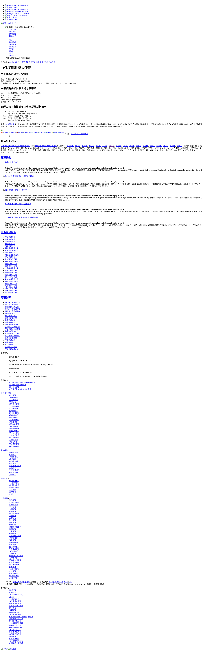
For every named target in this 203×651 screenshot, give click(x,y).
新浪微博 (5, 132)
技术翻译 (12, 516)
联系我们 (12, 36)
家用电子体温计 (15, 634)
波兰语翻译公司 (11, 292)
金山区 (165, 146)
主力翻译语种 (8, 232)
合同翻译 (12, 509)
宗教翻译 (12, 540)
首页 (11, 40)
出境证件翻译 (14, 413)
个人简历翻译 (14, 435)
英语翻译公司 (10, 237)
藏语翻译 (12, 636)
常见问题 (12, 29)
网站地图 (12, 34)
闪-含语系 (13, 459)
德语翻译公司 (10, 244)
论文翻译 (12, 520)
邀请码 (11, 597)
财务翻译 (12, 511)
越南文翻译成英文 (12, 307)
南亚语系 (12, 463)
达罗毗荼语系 (14, 470)
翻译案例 (6, 157)
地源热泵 (12, 590)
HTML (66, 582)
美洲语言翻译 (14, 485)
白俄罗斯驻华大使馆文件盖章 (20, 389)
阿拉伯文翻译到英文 (12, 302)
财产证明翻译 (14, 437)
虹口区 (125, 146)
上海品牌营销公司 (16, 619)
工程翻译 (12, 518)
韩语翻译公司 (10, 241)
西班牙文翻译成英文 (12, 311)
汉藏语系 (12, 468)
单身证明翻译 (14, 442)
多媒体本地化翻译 (16, 606)
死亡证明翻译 (14, 444)
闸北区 (152, 146)
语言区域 (4, 478)
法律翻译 (12, 500)
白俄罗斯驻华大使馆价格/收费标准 (22, 382)
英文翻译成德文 (11, 340)
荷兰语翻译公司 (11, 277)
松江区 (179, 146)
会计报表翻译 (14, 565)
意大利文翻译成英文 (12, 309)
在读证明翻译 (14, 420)
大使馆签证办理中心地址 (29, 62)
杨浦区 (172, 146)
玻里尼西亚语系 (15, 466)
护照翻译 (12, 402)
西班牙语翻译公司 (12, 248)
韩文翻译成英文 (11, 320)
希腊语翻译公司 (11, 273)
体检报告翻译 (14, 422)
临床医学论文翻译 (16, 556)
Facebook (28, 132)
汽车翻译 (12, 529)
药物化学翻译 (14, 578)
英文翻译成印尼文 (12, 349)
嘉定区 (145, 146)
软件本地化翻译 (15, 601)
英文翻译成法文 (11, 338)
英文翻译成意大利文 (12, 333)
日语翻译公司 (10, 239)
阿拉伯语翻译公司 (12, 255)
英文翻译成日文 (11, 342)
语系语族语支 (14, 452)
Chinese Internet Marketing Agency (21, 617)
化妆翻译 (12, 531)
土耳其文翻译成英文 (12, 305)
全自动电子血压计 (16, 627)
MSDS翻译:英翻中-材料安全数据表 (18, 204)
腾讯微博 (13, 132)
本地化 (11, 49)
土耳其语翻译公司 (12, 268)
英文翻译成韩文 (11, 344)
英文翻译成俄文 (11, 347)
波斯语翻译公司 (11, 270)
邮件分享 (61, 132)
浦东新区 (70, 146)
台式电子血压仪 (15, 630)
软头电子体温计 (15, 632)
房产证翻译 (13, 440)
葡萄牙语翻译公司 (12, 261)
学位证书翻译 (14, 404)
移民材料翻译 (14, 424)
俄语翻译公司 (10, 253)
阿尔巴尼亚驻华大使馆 (79, 134)
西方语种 (12, 492)
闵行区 (111, 146)
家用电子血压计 (15, 621)
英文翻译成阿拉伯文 (12, 327)
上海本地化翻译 (15, 614)
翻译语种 (12, 42)
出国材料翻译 (14, 502)
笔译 (11, 53)
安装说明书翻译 (15, 536)
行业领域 (4, 498)
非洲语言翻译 (14, 487)
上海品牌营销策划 (16, 595)
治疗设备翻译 (14, 576)
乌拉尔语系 (13, 457)
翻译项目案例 (14, 387)
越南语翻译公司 (11, 264)
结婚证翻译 (13, 415)
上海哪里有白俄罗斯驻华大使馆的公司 (15, 146)
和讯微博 (20, 132)
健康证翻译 (13, 417)
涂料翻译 (12, 567)
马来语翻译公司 (11, 286)
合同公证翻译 (14, 569)
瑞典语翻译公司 (11, 275)
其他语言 (12, 475)
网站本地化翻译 (15, 603)
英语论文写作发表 (16, 641)
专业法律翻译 (14, 513)
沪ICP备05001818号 (56, 582)
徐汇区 (91, 146)
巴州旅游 (12, 592)
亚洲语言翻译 (14, 483)
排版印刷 (12, 55)
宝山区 (118, 146)
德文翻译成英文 (11, 316)
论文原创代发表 (15, 527)
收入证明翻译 (14, 446)
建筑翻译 (12, 522)
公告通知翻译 (14, 562)
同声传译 (12, 608)
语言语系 (4, 450)
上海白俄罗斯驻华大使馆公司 (46, 146)
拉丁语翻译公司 (11, 259)
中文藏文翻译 (14, 639)
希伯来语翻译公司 (12, 279)
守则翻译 (12, 553)
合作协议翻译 (14, 558)
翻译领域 (12, 47)
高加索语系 (13, 461)
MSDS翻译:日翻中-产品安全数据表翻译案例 (21, 217)
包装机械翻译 (14, 538)
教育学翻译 (13, 573)
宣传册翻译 (13, 551)
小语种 (11, 494)
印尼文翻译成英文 (12, 325)
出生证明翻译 (14, 431)
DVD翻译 (12, 545)
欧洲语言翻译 (14, 481)
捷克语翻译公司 (11, 290)
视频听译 (12, 610)
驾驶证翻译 (13, 426)
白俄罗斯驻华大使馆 (47, 62)
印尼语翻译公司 (11, 284)
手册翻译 (12, 507)
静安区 (98, 146)
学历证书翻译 (14, 406)
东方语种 (12, 490)
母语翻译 (12, 44)
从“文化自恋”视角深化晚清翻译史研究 (19, 176)
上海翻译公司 (14, 62)
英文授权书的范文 (12, 162)
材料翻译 (6, 393)
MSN (55, 132)
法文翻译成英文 (11, 313)
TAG (70, 582)
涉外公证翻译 (14, 428)
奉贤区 (131, 146)
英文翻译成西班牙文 (12, 336)
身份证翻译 (13, 397)
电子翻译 (12, 533)
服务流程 (12, 32)
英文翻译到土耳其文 (12, 329)
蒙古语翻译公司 (11, 266)
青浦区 (159, 146)
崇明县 (138, 146)
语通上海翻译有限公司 (21, 582)
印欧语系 (12, 455)
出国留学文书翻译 (16, 643)
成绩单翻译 (13, 409)
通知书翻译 (13, 411)
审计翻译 (12, 571)
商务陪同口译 (14, 612)
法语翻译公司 (10, 246)
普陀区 (84, 146)
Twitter (35, 132)
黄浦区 (77, 146)
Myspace (42, 132)
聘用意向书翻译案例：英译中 (16, 190)
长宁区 (104, 146)
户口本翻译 (13, 400)
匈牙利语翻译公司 (12, 281)
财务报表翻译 (14, 549)
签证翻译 (12, 395)
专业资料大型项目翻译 (17, 385)
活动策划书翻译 (15, 560)
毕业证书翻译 (14, 433)
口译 (11, 51)
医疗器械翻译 (14, 547)
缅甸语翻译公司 (11, 288)
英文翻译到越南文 (12, 331)
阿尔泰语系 (13, 472)
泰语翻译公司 (10, 257)
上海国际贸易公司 (16, 623)
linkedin (49, 132)
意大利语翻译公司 (12, 250)
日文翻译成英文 (11, 318)
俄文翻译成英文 (11, 322)
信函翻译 (12, 525)
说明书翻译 (13, 505)
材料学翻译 (13, 542)
